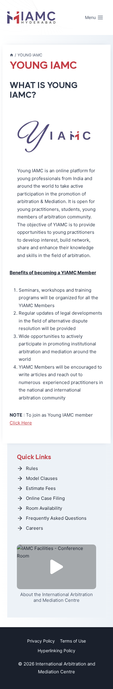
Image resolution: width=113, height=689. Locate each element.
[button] (56, 567)
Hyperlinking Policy (56, 650)
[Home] (12, 55)
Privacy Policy (41, 640)
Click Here (21, 423)
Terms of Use (73, 640)
